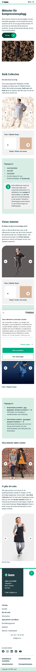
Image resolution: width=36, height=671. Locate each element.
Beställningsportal (8, 623)
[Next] (30, 113)
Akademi (5, 627)
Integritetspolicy (7, 664)
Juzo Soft (10, 171)
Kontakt (4, 609)
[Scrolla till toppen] (31, 573)
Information (6, 616)
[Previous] (5, 113)
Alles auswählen (18, 350)
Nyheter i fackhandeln (9, 631)
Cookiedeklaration (25, 659)
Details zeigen (25, 344)
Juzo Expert (10, 173)
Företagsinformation (25, 664)
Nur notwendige (18, 356)
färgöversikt (26, 178)
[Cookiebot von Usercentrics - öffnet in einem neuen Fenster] (25, 313)
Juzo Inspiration (12, 168)
